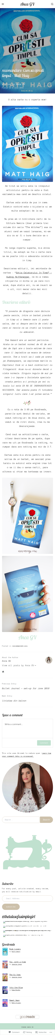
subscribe (10, 907)
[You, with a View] (5, 964)
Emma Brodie (16, 990)
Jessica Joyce (17, 964)
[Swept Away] (5, 1003)
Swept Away (14, 1000)
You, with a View (17, 962)
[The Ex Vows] (5, 977)
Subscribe (7, 884)
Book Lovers (15, 949)
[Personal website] (3, 672)
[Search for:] (20, 820)
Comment (44, 743)
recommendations (20, 646)
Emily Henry (16, 951)
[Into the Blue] (5, 990)
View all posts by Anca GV (18, 665)
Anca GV (28, 4)
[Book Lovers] (5, 951)
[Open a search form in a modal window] (52, 4)
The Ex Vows (15, 975)
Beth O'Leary (16, 1003)
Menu (3, 4)
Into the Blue (16, 988)
